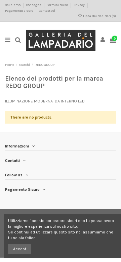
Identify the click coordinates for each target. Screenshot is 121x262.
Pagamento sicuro (19, 11)
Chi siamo (13, 5)
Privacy (79, 5)
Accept (19, 249)
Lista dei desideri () (99, 16)
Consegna (34, 5)
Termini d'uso (58, 5)
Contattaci (47, 11)
